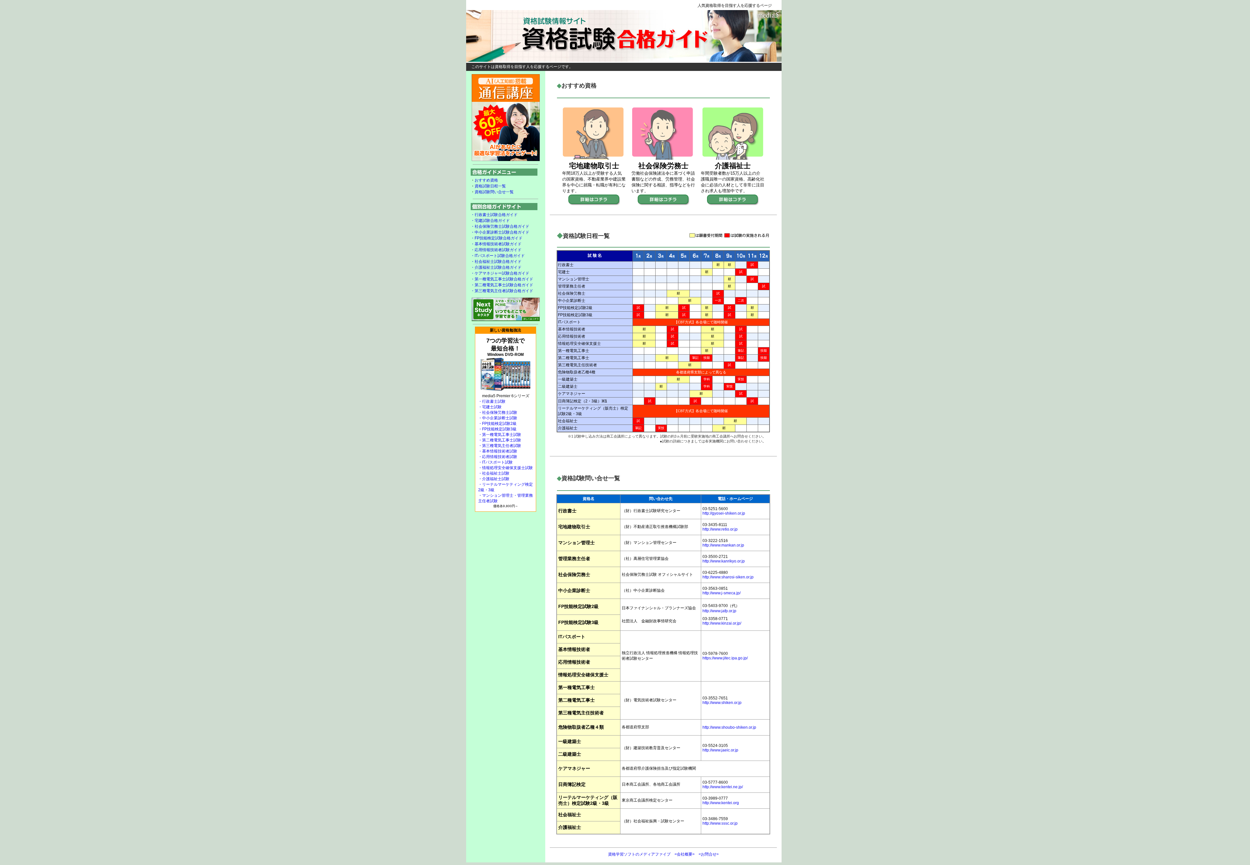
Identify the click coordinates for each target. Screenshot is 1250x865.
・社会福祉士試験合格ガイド (496, 261)
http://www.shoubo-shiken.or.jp (729, 727)
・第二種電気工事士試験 (499, 440)
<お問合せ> (709, 854)
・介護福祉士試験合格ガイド (496, 267)
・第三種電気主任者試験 (499, 445)
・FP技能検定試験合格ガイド (496, 238)
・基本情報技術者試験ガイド (496, 244)
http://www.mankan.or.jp (723, 545)
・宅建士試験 (490, 407)
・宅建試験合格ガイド (490, 220)
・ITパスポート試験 (495, 462)
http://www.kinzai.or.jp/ (721, 623)
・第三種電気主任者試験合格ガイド (502, 291)
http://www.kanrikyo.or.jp (723, 561)
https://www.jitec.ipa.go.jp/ (725, 658)
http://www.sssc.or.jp (720, 823)
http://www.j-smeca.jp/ (721, 593)
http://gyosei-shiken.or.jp (723, 513)
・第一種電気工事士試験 (499, 434)
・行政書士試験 (492, 401)
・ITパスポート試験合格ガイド (498, 255)
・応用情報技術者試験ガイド (496, 250)
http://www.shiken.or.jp (722, 702)
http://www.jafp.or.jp (719, 611)
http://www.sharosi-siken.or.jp (728, 577)
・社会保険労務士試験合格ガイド (500, 226)
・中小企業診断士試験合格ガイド (500, 232)
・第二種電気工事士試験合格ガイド (502, 285)
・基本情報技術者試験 (497, 451)
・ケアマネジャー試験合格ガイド (500, 273)
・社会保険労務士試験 (497, 412)
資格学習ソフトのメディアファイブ (639, 854)
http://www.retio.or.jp (720, 529)
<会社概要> (684, 854)
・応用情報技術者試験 (497, 456)
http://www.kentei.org (720, 803)
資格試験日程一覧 (490, 186)
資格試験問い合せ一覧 (494, 192)
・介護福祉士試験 (493, 479)
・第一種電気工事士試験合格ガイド (502, 279)
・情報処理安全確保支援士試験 (505, 468)
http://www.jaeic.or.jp (720, 750)
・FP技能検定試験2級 (497, 423)
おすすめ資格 (486, 180)
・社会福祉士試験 (493, 473)
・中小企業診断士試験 (497, 418)
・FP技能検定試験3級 (497, 429)
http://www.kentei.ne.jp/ (722, 787)
